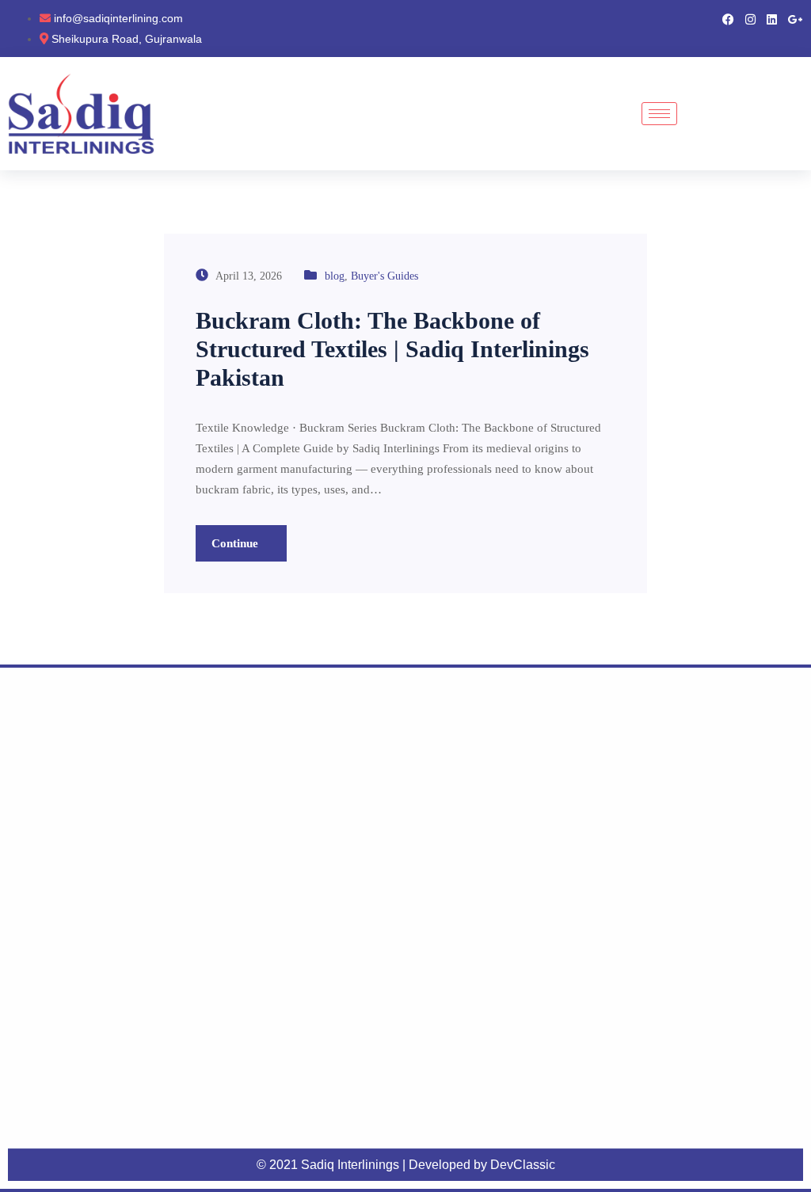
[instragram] (750, 18)
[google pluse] (795, 18)
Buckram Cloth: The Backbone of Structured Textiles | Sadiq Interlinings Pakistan (392, 348)
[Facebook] (728, 18)
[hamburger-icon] (659, 113)
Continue (236, 543)
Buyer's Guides (384, 276)
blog (335, 276)
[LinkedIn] (772, 18)
